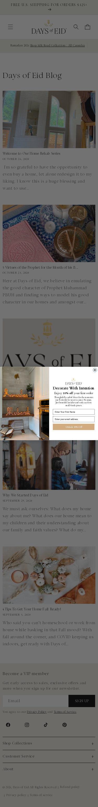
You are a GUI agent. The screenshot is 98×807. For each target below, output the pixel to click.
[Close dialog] (95, 370)
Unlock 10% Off (73, 427)
